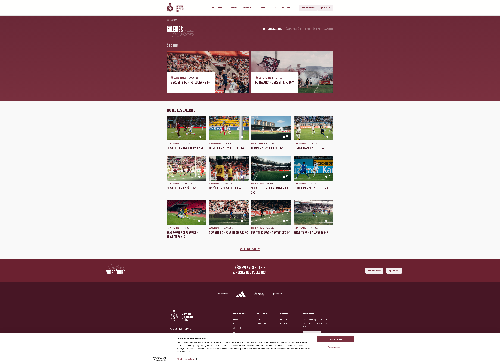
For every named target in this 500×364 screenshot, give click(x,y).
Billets (259, 319)
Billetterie (286, 8)
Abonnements (261, 324)
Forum (235, 324)
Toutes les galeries (272, 29)
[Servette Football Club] (181, 318)
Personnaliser (334, 347)
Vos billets (310, 8)
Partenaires (284, 324)
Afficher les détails (185, 359)
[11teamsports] (222, 294)
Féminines (233, 8)
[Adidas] (241, 294)
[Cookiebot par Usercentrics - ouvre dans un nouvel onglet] (159, 359)
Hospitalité (284, 319)
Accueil (169, 20)
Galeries (236, 332)
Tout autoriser (335, 339)
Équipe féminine (312, 29)
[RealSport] (277, 294)
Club (274, 8)
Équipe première (215, 8)
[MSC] (259, 294)
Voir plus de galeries (250, 249)
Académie (247, 8)
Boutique (327, 8)
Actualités (237, 328)
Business (261, 8)
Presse (236, 319)
